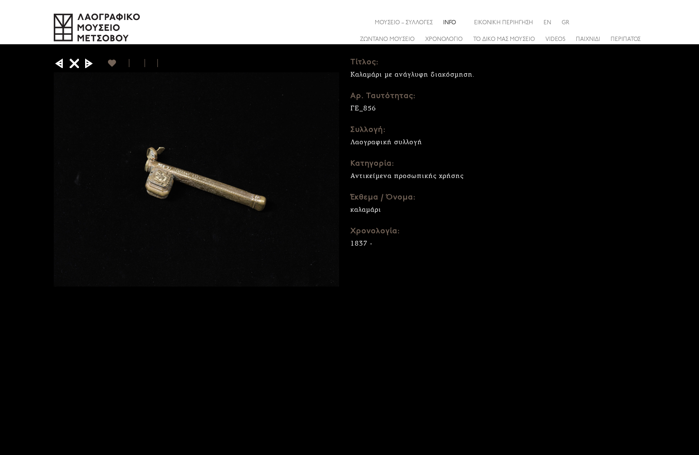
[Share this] (638, 22)
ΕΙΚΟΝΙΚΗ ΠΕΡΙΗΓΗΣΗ (503, 23)
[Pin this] (162, 63)
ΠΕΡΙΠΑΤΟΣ (626, 39)
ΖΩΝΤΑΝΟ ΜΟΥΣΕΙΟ (387, 39)
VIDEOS (555, 39)
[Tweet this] (151, 63)
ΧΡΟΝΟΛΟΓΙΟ (444, 39)
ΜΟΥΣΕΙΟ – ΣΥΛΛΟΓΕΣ (404, 23)
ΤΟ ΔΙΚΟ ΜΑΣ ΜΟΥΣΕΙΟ (504, 39)
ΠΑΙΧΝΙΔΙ (588, 39)
